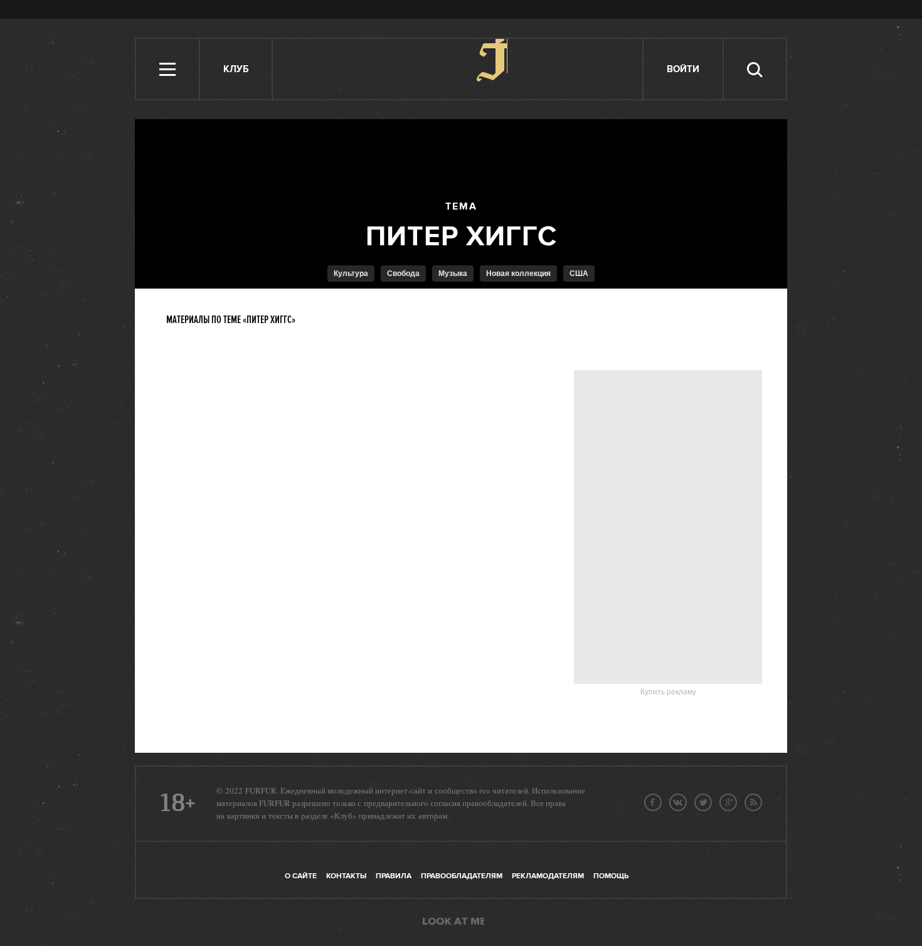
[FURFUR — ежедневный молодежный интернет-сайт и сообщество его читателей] (458, 69)
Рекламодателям (548, 876)
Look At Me (453, 922)
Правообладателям (461, 876)
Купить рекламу (668, 692)
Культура (351, 273)
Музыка (452, 273)
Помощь (610, 876)
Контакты (346, 876)
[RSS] (753, 802)
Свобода (403, 273)
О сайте (301, 876)
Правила (393, 876)
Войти (683, 69)
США (579, 273)
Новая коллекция (518, 273)
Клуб (235, 69)
